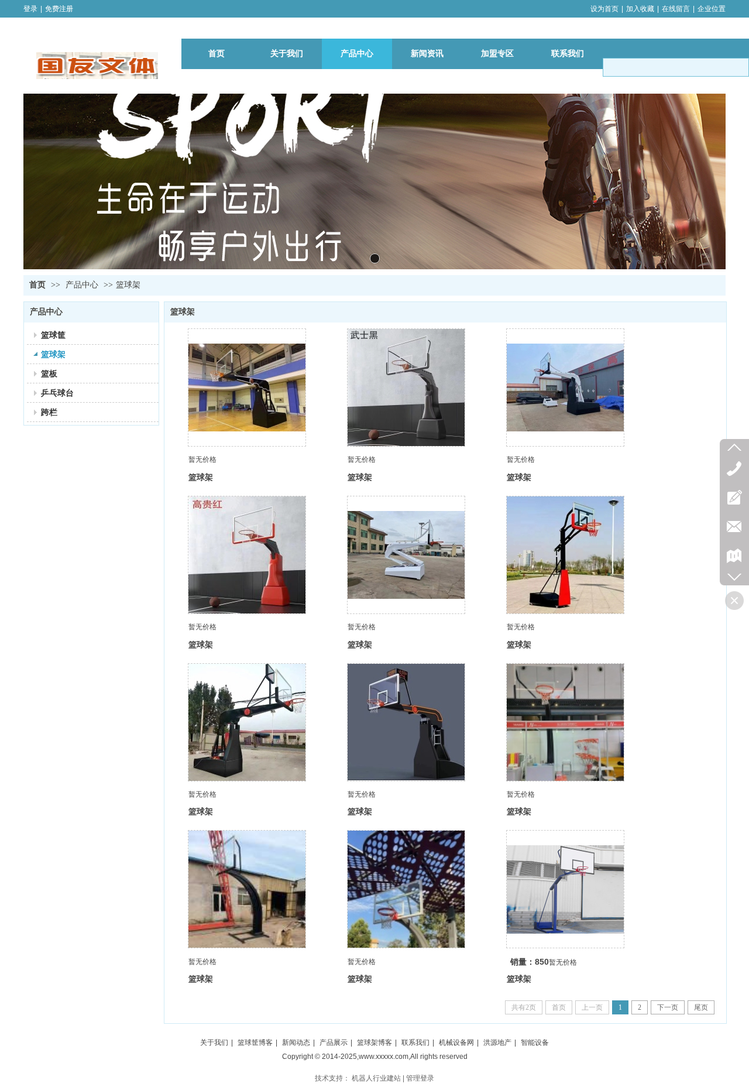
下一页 (667, 1007)
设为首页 (604, 9)
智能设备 (535, 1042)
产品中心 (82, 284)
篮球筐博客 (255, 1042)
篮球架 (128, 284)
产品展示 (333, 1042)
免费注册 (59, 9)
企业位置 (712, 9)
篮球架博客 (374, 1042)
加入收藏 (640, 9)
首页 (37, 284)
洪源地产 (497, 1042)
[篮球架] (247, 387)
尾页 (701, 1007)
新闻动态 (296, 1042)
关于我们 (214, 1042)
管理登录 (420, 1078)
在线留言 (676, 9)
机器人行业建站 (376, 1078)
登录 (30, 9)
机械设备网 (456, 1042)
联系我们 (415, 1042)
